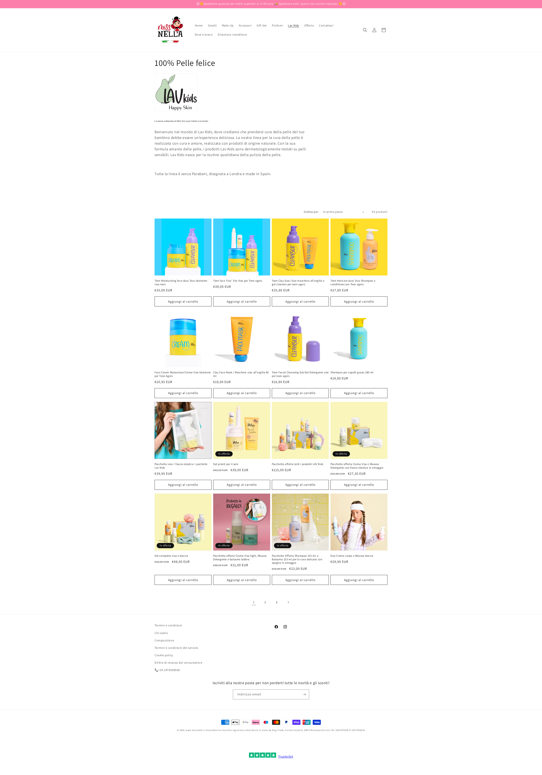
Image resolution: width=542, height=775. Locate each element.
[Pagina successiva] (288, 602)
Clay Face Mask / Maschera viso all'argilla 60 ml (241, 374)
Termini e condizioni (168, 625)
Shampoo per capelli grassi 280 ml (351, 372)
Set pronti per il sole (225, 464)
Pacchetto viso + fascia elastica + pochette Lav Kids (181, 465)
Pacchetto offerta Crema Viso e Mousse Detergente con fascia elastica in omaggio (356, 465)
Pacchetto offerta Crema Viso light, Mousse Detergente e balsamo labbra (240, 557)
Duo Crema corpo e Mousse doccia (351, 556)
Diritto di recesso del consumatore (178, 662)
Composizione (164, 640)
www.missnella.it (195, 730)
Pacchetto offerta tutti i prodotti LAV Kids (297, 464)
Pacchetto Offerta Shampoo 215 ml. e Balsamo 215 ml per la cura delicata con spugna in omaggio (297, 559)
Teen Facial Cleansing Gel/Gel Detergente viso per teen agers (300, 374)
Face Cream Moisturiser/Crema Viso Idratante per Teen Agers (183, 374)
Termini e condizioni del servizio (176, 648)
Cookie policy (164, 655)
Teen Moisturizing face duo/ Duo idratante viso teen (181, 282)
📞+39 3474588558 (167, 670)
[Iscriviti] (304, 694)
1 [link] (254, 602)
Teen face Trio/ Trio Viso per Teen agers (237, 280)
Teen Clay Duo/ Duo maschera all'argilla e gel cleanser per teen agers (298, 282)
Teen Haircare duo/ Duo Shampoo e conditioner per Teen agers (352, 282)
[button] (365, 30)
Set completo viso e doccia (171, 556)
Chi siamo (161, 633)
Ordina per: (311, 212)
